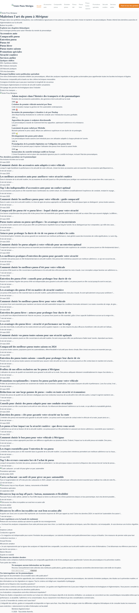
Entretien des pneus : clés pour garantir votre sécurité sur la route (34, 414)
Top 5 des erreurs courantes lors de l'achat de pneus (27, 460)
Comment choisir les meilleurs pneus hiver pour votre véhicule (32, 301)
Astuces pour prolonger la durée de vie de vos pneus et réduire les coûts (37, 233)
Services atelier (113, 6)
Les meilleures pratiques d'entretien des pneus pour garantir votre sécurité (39, 256)
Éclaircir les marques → (8, 90)
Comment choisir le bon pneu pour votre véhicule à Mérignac (32, 437)
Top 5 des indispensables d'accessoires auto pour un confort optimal (35, 188)
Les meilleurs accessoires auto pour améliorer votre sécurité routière (36, 176)
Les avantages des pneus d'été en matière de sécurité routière (32, 290)
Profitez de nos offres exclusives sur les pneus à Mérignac (30, 369)
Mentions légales (18, 609)
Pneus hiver (81, 6)
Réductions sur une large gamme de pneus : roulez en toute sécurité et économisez (42, 392)
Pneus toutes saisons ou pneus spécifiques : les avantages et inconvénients (38, 222)
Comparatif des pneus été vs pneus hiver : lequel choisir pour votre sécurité (39, 210)
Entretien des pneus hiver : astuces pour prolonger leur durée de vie (35, 312)
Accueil (39, 6)
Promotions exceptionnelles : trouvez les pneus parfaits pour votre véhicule (39, 380)
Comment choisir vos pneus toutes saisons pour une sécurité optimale (36, 335)
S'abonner (34, 570)
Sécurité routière (105, 6)
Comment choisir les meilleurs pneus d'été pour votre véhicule (32, 267)
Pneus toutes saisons (87, 5)
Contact (27, 609)
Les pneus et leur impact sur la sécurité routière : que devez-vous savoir (37, 426)
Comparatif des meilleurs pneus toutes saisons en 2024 (28, 346)
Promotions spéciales (96, 6)
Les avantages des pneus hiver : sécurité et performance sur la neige (35, 324)
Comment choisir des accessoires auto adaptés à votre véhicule (32, 165)
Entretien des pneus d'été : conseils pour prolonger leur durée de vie (35, 278)
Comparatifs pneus (58, 6)
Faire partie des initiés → (9, 562)
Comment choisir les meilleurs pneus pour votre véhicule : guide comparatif (39, 199)
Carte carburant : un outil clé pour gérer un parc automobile (32, 477)
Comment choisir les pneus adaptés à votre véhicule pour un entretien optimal (40, 244)
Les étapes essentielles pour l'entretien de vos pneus (27, 448)
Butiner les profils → (7, 25)
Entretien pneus (67, 6)
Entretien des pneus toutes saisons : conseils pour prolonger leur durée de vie (40, 358)
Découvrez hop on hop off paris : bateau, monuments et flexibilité (34, 494)
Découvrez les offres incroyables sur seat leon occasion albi (30, 510)
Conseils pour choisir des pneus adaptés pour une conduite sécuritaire (36, 403)
